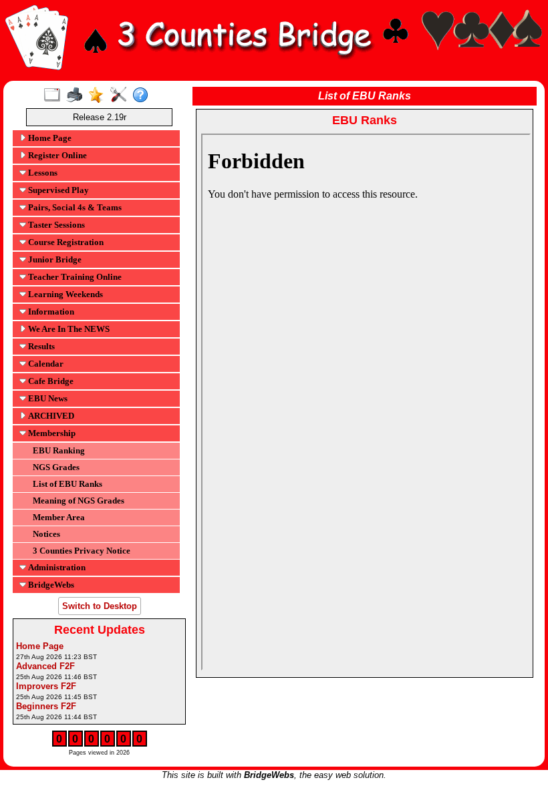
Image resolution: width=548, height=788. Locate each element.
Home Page (49, 138)
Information (50, 312)
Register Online (56, 155)
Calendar (44, 364)
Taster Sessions (55, 225)
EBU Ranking (59, 450)
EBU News (46, 398)
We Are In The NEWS (68, 329)
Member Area (59, 517)
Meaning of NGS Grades (78, 501)
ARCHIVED (50, 416)
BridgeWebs (50, 585)
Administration (56, 567)
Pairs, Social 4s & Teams (74, 207)
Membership (51, 433)
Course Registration (65, 242)
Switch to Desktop (99, 606)
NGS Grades (56, 467)
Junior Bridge (54, 259)
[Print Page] (77, 95)
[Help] (143, 95)
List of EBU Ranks (67, 484)
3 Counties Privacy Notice (81, 551)
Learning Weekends (64, 294)
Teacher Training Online (74, 277)
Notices (46, 534)
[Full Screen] (55, 95)
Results (40, 346)
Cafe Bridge (50, 381)
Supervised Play (57, 190)
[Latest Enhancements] (99, 95)
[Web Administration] (121, 95)
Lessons (41, 173)
